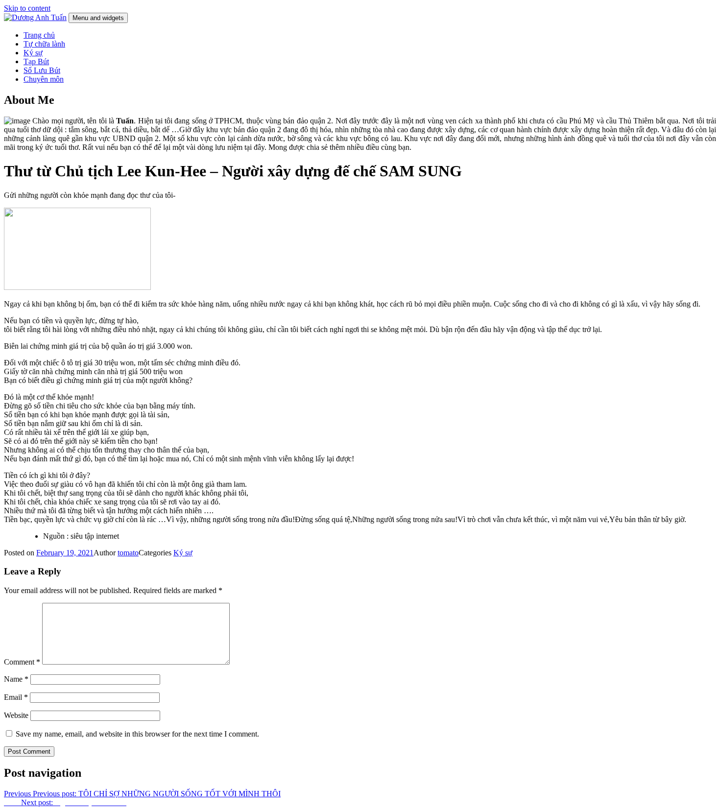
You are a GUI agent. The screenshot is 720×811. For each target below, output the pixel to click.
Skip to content (27, 8)
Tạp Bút (36, 61)
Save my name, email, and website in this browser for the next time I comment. (137, 734)
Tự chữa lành (44, 44)
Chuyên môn (44, 79)
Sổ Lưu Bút (42, 70)
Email (16, 697)
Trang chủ (39, 35)
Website (16, 715)
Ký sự (33, 52)
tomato (128, 553)
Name (16, 679)
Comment (22, 662)
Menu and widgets (98, 18)
